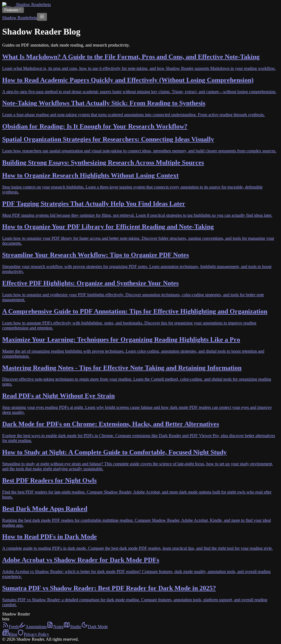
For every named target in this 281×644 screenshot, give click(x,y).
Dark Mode (98, 626)
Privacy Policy (36, 634)
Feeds (14, 626)
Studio (75, 626)
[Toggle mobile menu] (42, 17)
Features (11, 10)
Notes (58, 626)
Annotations (36, 626)
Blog (13, 634)
